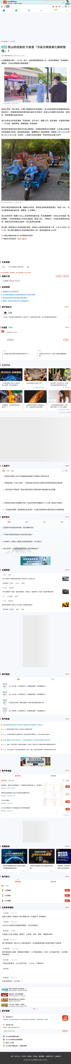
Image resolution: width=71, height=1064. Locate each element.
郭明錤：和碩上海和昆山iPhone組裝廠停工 (16, 301)
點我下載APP (22, 239)
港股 (9, 574)
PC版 (11, 1056)
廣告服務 (41, 1056)
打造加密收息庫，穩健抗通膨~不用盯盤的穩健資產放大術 (26, 702)
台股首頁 (58, 276)
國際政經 (10, 600)
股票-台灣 (10, 803)
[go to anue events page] (63, 7)
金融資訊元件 (50, 1056)
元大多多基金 (5, 800)
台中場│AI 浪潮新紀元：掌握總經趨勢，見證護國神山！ (28, 686)
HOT (10, 686)
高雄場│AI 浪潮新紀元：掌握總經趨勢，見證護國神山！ (28, 711)
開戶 (67, 794)
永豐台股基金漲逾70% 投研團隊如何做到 (18, 235)
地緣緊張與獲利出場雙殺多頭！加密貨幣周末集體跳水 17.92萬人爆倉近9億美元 (35, 406)
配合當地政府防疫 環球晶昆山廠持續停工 (15, 298)
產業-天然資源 (11, 788)
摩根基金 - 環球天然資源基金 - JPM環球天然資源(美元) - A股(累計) (21, 785)
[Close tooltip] (65, 14)
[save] (54, 10)
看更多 (66, 306)
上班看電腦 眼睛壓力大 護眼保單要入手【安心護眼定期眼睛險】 (59, 406)
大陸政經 (12, 41)
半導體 (8, 901)
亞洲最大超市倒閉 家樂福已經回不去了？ (17, 354)
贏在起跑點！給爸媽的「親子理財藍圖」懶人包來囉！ (17, 272)
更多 (66, 470)
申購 (67, 787)
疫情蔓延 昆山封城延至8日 (11, 291)
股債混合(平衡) (11, 796)
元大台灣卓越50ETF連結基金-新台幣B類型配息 (15, 808)
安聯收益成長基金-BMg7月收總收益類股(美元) (15, 793)
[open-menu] (2, 6)
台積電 (8, 895)
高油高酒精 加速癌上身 (33, 383)
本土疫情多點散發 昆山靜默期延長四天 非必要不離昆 (19, 295)
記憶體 (8, 890)
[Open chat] (67, 10)
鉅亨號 (24, 1056)
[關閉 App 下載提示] (2, 2)
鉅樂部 (30, 1056)
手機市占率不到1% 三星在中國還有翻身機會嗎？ (52, 355)
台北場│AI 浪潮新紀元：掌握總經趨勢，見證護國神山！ (28, 694)
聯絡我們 (58, 1056)
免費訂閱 (64, 1031)
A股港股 (5, 41)
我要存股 (65, 276)
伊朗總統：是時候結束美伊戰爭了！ (11, 406)
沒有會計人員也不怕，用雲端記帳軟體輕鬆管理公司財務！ (59, 384)
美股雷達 (11, 587)
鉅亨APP (17, 1056)
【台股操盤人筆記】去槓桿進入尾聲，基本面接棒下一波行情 (11, 384)
